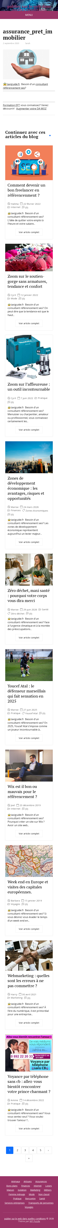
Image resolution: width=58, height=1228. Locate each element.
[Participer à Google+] (29, 125)
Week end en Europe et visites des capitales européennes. (28, 886)
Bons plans (11, 1185)
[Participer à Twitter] (37, 125)
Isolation (22, 1189)
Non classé (43, 1194)
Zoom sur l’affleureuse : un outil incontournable (29, 386)
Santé (45, 609)
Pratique (42, 398)
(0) (26, 207)
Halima (15, 204)
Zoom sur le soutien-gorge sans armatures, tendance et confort (27, 281)
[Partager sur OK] (21, 125)
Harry (14, 994)
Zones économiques (37, 510)
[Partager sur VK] (14, 125)
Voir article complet (29, 232)
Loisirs (48, 1185)
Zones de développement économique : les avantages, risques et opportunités (26, 488)
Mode (14, 298)
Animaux (15, 1181)
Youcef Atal (31, 713)
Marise (15, 507)
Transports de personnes (41, 1202)
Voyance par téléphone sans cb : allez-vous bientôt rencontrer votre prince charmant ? (29, 1084)
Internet (15, 207)
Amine (14, 1100)
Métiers (48, 1189)
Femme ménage (17, 1194)
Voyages (15, 904)
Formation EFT (11, 105)
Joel (13, 805)
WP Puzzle (35, 1221)
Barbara (15, 900)
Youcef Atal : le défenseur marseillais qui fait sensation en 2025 (27, 693)
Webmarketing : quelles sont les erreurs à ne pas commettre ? (28, 980)
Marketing (17, 997)
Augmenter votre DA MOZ (31, 108)
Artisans (28, 1181)
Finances (16, 510)
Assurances (41, 1181)
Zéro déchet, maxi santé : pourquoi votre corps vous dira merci (29, 595)
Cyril (13, 295)
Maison (10, 1189)
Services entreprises (15, 1202)
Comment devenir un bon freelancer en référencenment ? (26, 190)
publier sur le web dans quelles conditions (29, 8)
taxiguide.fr (13, 84)
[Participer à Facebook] (6, 125)
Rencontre (30, 1198)
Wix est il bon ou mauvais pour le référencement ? (22, 791)
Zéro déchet (17, 613)
